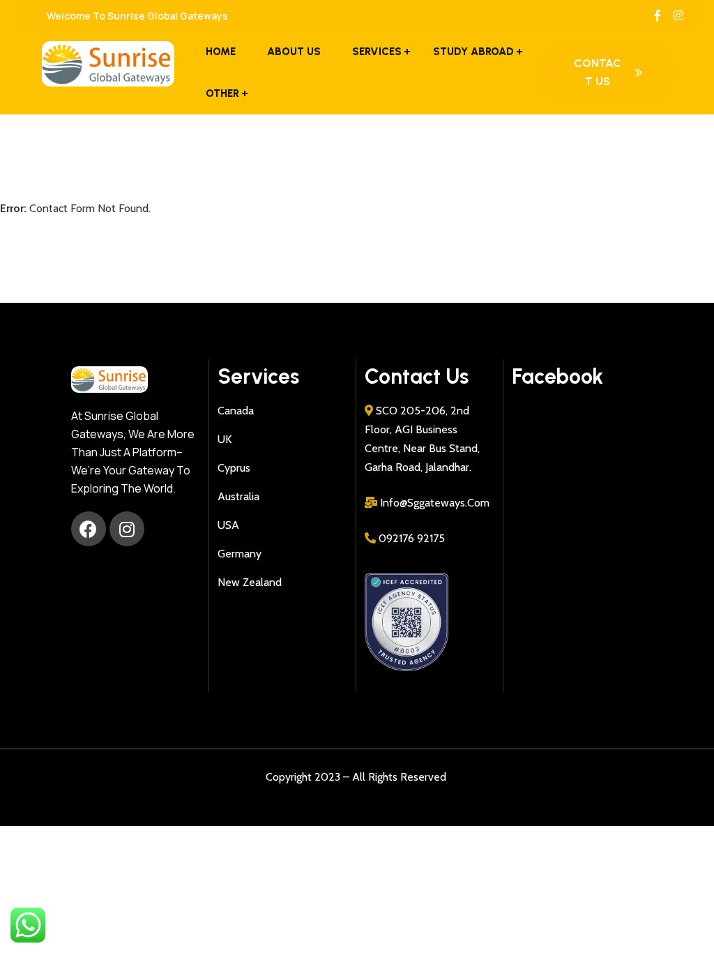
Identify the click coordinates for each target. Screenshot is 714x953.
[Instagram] (126, 528)
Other (222, 93)
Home (221, 51)
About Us (294, 51)
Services (377, 51)
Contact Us (597, 72)
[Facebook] (88, 528)
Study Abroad (473, 51)
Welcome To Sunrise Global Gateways (136, 15)
